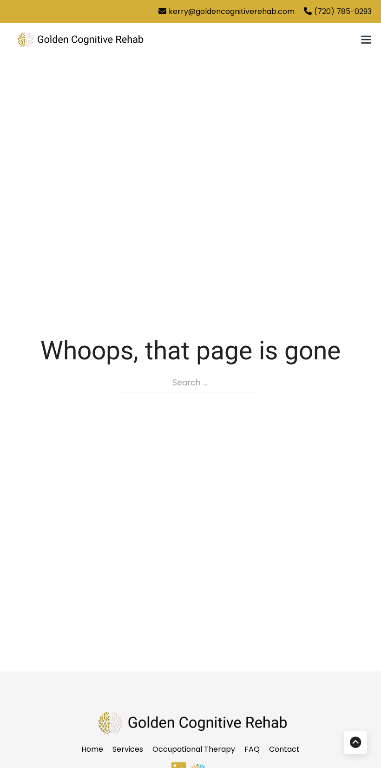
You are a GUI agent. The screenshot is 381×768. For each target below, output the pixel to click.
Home (92, 749)
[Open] (366, 39)
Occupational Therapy (193, 749)
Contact (284, 749)
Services (127, 749)
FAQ (252, 749)
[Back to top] (355, 742)
